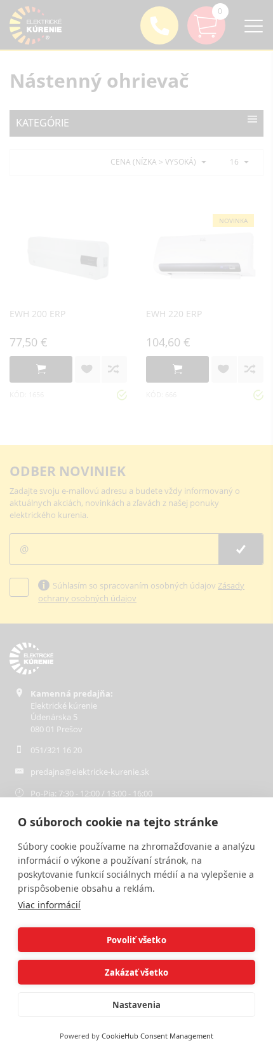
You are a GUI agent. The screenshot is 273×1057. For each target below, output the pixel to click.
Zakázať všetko (137, 972)
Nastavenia (136, 1005)
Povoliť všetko (136, 940)
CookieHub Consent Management (157, 1035)
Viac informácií (49, 905)
